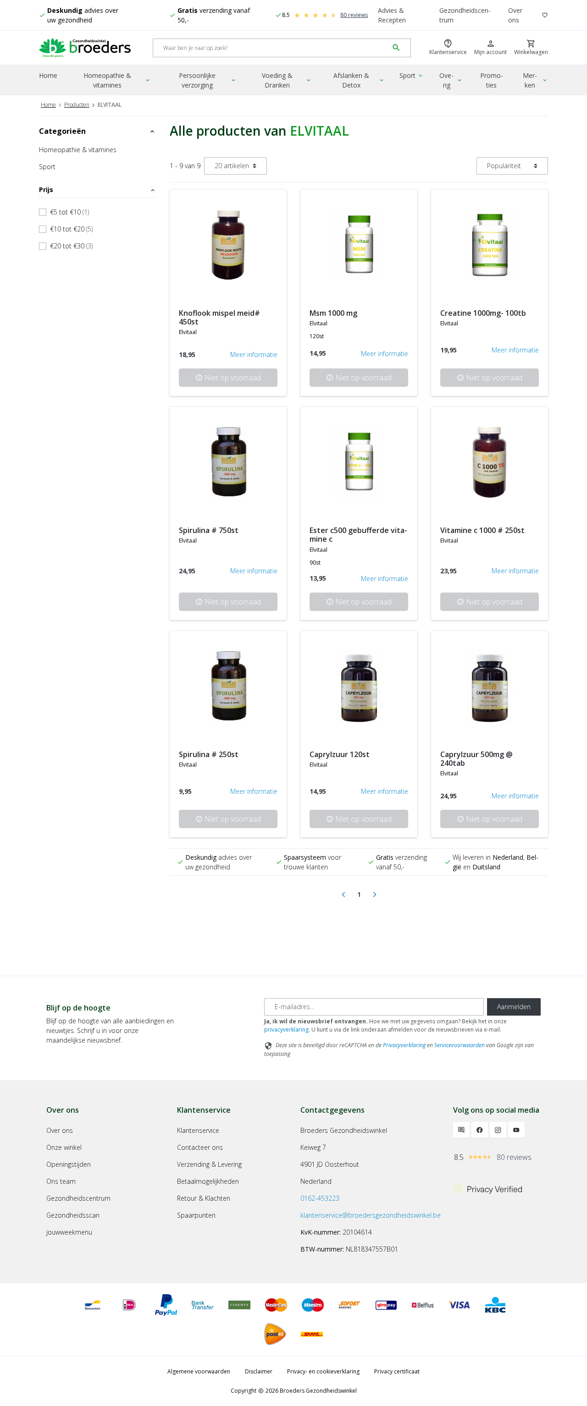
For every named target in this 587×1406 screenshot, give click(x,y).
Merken (535, 80)
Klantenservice (198, 1130)
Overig (451, 80)
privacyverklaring (286, 1029)
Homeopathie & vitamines (117, 80)
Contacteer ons (200, 1147)
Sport (411, 75)
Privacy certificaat (397, 1371)
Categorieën (97, 131)
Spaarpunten (196, 1215)
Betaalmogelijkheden (208, 1181)
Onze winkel (64, 1147)
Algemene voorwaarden (198, 1371)
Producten (76, 105)
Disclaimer (258, 1371)
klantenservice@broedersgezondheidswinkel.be (370, 1215)
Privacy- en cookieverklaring (323, 1371)
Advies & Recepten (392, 15)
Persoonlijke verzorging (208, 80)
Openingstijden (68, 1164)
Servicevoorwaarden (459, 1045)
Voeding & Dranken (286, 80)
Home (48, 75)
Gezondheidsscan (73, 1215)
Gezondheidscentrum (465, 15)
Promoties (491, 80)
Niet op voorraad (228, 378)
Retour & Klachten (203, 1198)
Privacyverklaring (404, 1045)
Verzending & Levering (209, 1164)
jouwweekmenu (69, 1232)
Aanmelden (514, 1006)
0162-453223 (319, 1198)
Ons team (61, 1181)
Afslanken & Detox (359, 80)
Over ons (515, 15)
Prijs (97, 189)
